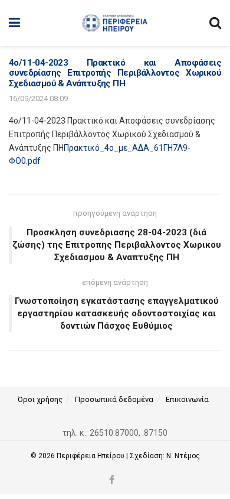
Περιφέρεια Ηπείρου (91, 456)
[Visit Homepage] (114, 23)
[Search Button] (215, 23)
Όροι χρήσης (40, 399)
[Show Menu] (14, 23)
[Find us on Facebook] (111, 480)
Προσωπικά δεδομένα (114, 399)
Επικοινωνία (187, 399)
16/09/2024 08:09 (38, 98)
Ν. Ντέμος (183, 456)
